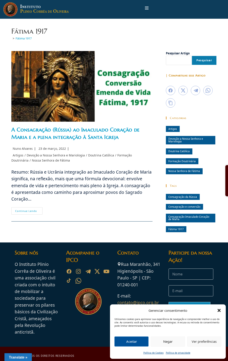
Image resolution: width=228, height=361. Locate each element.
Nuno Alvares (23, 148)
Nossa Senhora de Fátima (51, 160)
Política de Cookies (153, 352)
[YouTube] (106, 271)
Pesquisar (204, 60)
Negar (168, 341)
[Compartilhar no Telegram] (195, 90)
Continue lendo (29, 212)
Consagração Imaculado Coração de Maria (188, 218)
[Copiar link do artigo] (170, 103)
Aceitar (131, 341)
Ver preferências (204, 341)
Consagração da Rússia (182, 197)
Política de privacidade (178, 352)
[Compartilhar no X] (183, 90)
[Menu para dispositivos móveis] (146, 9)
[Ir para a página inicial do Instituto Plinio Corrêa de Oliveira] (88, 301)
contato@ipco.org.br (138, 303)
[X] (97, 271)
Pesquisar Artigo (178, 53)
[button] (219, 310)
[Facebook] (69, 271)
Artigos (18, 155)
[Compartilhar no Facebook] (170, 90)
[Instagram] (78, 271)
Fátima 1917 (24, 38)
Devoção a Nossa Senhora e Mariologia (56, 155)
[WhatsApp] (78, 281)
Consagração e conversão (184, 206)
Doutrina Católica (101, 155)
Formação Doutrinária (182, 161)
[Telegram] (88, 271)
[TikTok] (69, 281)
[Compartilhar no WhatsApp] (208, 90)
